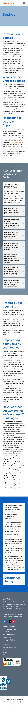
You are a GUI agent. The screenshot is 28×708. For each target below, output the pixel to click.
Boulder (10, 617)
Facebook (5, 650)
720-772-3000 (15, 147)
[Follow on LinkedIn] (4, 621)
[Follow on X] (10, 621)
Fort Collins (18, 617)
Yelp (4, 654)
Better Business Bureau (9, 647)
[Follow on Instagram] (13, 621)
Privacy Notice (17, 702)
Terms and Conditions (8, 702)
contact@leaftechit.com (10, 640)
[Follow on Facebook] (7, 621)
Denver (14, 614)
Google (5, 652)
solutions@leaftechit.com (16, 142)
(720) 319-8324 (7, 638)
